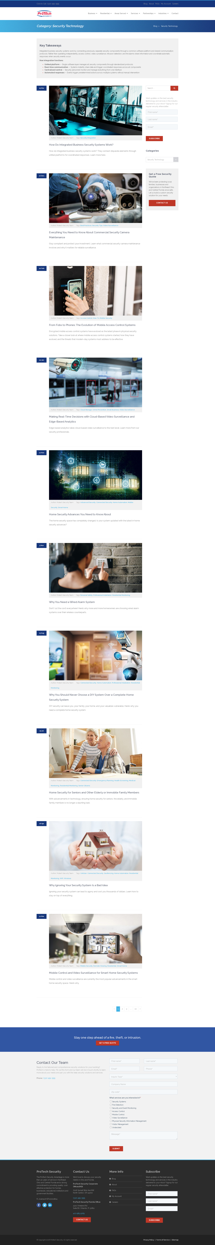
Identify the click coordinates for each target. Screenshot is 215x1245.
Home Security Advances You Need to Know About (80, 514)
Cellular (83, 873)
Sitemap (175, 1240)
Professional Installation (102, 595)
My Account (166, 4)
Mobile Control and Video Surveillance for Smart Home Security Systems (93, 972)
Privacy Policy (148, 1240)
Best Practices (85, 225)
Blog (145, 4)
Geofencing (108, 873)
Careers (175, 4)
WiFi (61, 878)
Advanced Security (88, 502)
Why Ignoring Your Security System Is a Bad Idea (78, 885)
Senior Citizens (84, 786)
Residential (105, 13)
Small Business (113, 410)
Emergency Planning (105, 780)
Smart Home (63, 507)
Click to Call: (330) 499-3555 (48, 4)
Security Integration (88, 138)
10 (136, 1009)
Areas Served (120, 13)
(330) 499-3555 (49, 1078)
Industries (163, 13)
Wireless (67, 878)
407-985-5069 (79, 1213)
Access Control (86, 318)
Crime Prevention (99, 410)
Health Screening (121, 780)
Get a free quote (107, 1043)
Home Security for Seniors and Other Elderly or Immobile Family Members (94, 792)
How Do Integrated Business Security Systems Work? (81, 144)
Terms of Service (163, 1240)
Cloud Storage (86, 410)
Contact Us (162, 203)
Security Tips (97, 225)
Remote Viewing (100, 966)
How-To (96, 318)
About (151, 4)
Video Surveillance (110, 225)
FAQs (157, 4)
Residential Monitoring (121, 595)
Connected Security (104, 502)
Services (134, 13)
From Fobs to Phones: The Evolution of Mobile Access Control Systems (92, 325)
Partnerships (148, 13)
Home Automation (120, 502)
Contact (175, 13)
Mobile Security (106, 318)
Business (91, 13)
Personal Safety (86, 595)
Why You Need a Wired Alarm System (72, 602)
